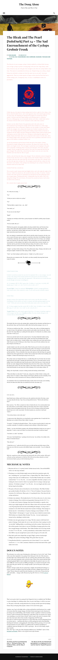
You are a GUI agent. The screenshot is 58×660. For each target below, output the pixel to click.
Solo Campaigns (30, 56)
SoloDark (39, 56)
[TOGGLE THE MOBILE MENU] (4, 13)
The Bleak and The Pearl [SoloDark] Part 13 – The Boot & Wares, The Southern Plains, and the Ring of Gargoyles (17, 644)
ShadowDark (22, 56)
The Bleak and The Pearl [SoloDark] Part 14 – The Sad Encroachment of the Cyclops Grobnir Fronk (28, 43)
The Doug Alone (29, 4)
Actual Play (14, 56)
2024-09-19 (23, 55)
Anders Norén (39, 656)
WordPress (25, 656)
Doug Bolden (12, 55)
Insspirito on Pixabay (12, 631)
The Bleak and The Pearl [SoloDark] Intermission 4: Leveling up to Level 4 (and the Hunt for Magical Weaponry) (41, 643)
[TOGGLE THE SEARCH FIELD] (54, 13)
